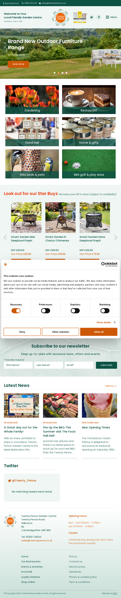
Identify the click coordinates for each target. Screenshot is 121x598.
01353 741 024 (30, 3)
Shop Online (28, 582)
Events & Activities (32, 566)
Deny (22, 332)
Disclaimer (75, 571)
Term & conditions (79, 582)
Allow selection (60, 332)
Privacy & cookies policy (83, 577)
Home (24, 556)
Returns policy (77, 566)
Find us (73, 556)
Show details (104, 322)
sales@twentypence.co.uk (54, 3)
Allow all (99, 332)
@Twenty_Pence (24, 480)
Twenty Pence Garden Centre (60, 17)
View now (18, 60)
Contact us (75, 561)
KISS (115, 593)
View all (110, 386)
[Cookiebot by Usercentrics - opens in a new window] (103, 264)
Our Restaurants (30, 561)
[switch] (45, 310)
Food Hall (26, 571)
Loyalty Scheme (30, 577)
